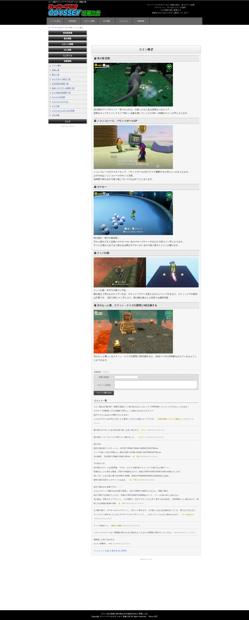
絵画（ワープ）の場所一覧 (63, 88)
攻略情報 (140, 21)
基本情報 (72, 21)
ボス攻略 (106, 21)
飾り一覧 (55, 74)
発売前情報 (67, 33)
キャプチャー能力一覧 (61, 79)
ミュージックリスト (60, 102)
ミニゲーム (123, 21)
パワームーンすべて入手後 (63, 111)
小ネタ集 (55, 115)
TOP (60, 28)
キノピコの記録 (58, 97)
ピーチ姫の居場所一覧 (61, 92)
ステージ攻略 (89, 21)
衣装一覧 (55, 70)
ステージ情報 (67, 44)
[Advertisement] (146, 36)
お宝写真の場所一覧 (60, 84)
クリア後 (55, 106)
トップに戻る (55, 21)
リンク (67, 121)
